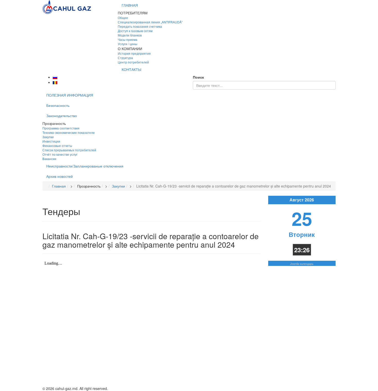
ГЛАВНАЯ (130, 5)
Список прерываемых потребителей (69, 150)
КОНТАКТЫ (131, 69)
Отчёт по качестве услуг (59, 154)
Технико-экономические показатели (68, 132)
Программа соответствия (60, 128)
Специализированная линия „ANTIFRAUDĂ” (150, 22)
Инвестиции (51, 141)
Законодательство (61, 115)
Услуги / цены (127, 44)
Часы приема (127, 39)
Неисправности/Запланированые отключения (84, 166)
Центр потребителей (133, 62)
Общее (123, 17)
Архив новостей (59, 176)
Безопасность (57, 105)
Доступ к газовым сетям (135, 31)
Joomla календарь (301, 264)
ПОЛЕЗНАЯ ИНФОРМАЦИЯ (69, 95)
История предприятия (134, 53)
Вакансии (49, 158)
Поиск (198, 77)
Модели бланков (130, 35)
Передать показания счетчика (140, 26)
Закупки (48, 137)
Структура (125, 57)
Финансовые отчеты (57, 145)
